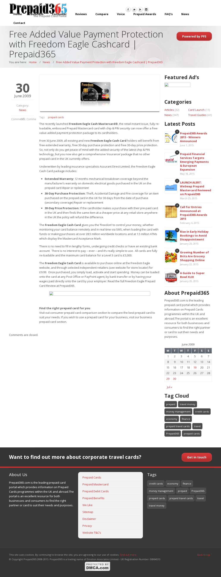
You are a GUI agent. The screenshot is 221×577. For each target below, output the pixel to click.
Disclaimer (89, 519)
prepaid (170, 404)
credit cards (202, 411)
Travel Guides (197, 115)
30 (174, 379)
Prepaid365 (172, 433)
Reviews (81, 14)
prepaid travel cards (177, 426)
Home (17, 14)
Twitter (134, 9)
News (185, 14)
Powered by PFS (194, 36)
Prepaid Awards (144, 14)
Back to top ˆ (204, 554)
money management (178, 411)
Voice (121, 14)
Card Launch (196, 110)
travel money (187, 404)
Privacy (87, 526)
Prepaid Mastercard (95, 484)
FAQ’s (169, 14)
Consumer (59, 14)
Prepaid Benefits (93, 498)
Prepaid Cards (91, 477)
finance (186, 418)
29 (167, 379)
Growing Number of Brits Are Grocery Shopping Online (194, 256)
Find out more (128, 554)
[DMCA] (97, 570)
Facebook (128, 9)
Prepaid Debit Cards (95, 491)
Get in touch (196, 457)
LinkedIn (146, 9)
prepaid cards (56, 117)
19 (194, 367)
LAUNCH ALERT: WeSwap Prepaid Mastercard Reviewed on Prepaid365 (195, 188)
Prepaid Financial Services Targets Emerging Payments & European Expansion (194, 161)
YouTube (140, 9)
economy (171, 418)
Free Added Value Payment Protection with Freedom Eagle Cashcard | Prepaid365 (109, 62)
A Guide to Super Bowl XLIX (192, 275)
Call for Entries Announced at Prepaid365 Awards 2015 (193, 213)
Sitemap (87, 512)
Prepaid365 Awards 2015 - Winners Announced (193, 137)
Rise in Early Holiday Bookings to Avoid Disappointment (194, 235)
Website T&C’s (91, 533)
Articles (169, 110)
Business (36, 14)
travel (197, 426)
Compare (101, 14)
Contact (19, 23)
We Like (87, 505)
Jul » (169, 387)
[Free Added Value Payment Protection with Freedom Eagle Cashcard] (99, 93)
